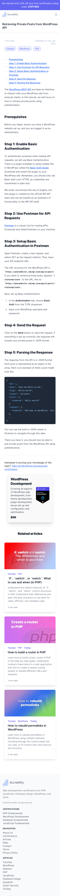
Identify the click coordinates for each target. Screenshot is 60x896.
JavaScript (8, 875)
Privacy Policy (10, 852)
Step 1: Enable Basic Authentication (28, 63)
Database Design (12, 878)
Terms (6, 849)
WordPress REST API (20, 89)
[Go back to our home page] (10, 14)
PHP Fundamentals (12, 813)
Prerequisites (16, 59)
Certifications (10, 836)
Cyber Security (11, 885)
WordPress (25, 48)
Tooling (27, 648)
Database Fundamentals (15, 820)
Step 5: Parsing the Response (24, 82)
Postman (9, 225)
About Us (8, 832)
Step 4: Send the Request (22, 78)
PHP (37, 48)
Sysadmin (8, 882)
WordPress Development (16, 816)
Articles (7, 839)
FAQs (5, 842)
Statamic (7, 868)
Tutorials (10, 48)
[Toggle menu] (56, 14)
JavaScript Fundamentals (16, 823)
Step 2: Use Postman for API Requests (29, 67)
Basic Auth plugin (39, 167)
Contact (7, 846)
